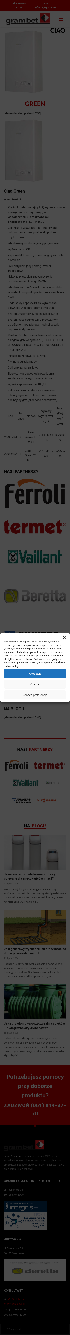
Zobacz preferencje (35, 694)
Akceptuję (35, 673)
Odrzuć (35, 684)
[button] (64, 638)
